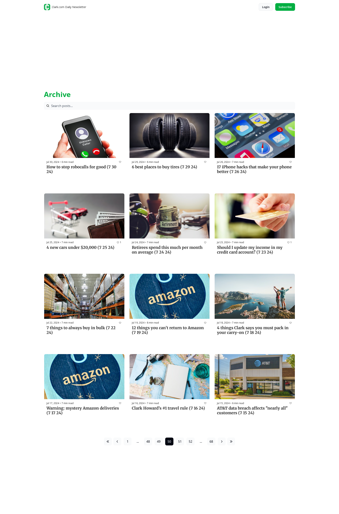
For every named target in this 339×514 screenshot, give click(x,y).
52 (190, 441)
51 (180, 441)
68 (211, 441)
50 (169, 441)
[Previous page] (117, 441)
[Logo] (47, 7)
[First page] (108, 441)
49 (158, 441)
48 (148, 441)
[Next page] (222, 441)
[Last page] (231, 441)
